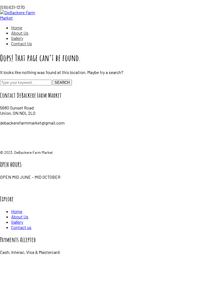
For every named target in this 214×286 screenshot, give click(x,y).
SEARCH (62, 82)
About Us (19, 216)
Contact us (21, 227)
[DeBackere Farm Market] (24, 17)
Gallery (17, 222)
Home (16, 211)
